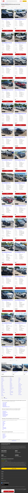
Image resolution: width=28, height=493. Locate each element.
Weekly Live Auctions (3, 456)
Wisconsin (2, 395)
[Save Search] (26, 6)
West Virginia (20, 394)
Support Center (14, 440)
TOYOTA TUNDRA (5, 402)
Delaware (11, 380)
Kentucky (11, 383)
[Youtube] (5, 480)
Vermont (19, 393)
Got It (8, 491)
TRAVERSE (22, 7)
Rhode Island (20, 391)
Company (2, 471)
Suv (3, 426)
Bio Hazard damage (5, 412)
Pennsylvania (11, 391)
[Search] (16, 1)
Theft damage (4, 416)
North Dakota (2, 390)
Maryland (11, 384)
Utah (10, 393)
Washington (11, 394)
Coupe (3, 422)
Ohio (10, 390)
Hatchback (4, 423)
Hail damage (4, 413)
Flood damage (4, 411)
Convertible (4, 421)
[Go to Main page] (3, 1)
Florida (19, 380)
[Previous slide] (2, 13)
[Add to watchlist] (12, 10)
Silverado (3, 7)
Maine (2, 384)
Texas (2, 393)
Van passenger (4, 428)
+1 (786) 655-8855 (3, 486)
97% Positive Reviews (3, 459)
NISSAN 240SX (4, 405)
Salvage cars (6, 3)
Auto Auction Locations (17, 452)
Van (3, 429)
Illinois (2, 382)
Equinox (8, 7)
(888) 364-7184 (7, 486)
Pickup (3, 424)
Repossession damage (5, 414)
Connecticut (2, 380)
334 (16, 360)
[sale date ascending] (24, 6)
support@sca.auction (12, 486)
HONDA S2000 (4, 404)
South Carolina (3, 392)
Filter (3, 6)
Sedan (3, 425)
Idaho (19, 381)
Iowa (19, 382)
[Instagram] (1, 480)
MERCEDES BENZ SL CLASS (6, 406)
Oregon (2, 391)
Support (2, 478)
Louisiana (19, 383)
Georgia (2, 381)
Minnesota (11, 385)
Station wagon (4, 427)
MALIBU (12, 7)
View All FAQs (5, 398)
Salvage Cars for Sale (3, 452)
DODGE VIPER (4, 403)
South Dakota (11, 392)
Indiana (11, 382)
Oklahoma (19, 390)
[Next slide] (12, 13)
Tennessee (19, 392)
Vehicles (2, 473)
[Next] (17, 360)
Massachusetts (20, 384)
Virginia (2, 394)
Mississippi (19, 385)
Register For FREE (14, 468)
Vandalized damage (5, 415)
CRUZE (17, 7)
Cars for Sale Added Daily (18, 456)
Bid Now (7, 30)
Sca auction (2, 3)
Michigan (2, 385)
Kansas (2, 383)
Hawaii (10, 381)
